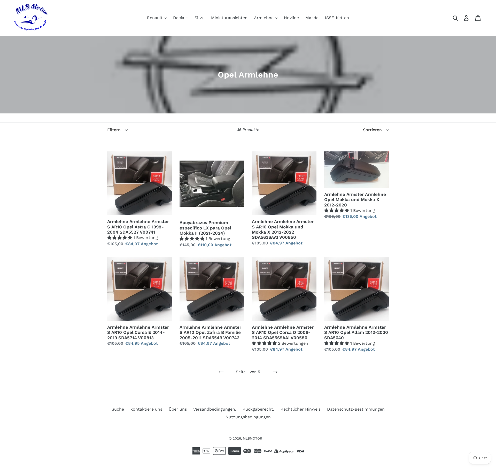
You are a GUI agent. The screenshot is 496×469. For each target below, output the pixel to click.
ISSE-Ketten (337, 17)
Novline (291, 17)
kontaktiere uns (146, 409)
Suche (118, 409)
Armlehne (264, 17)
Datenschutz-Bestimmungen (356, 409)
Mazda (312, 17)
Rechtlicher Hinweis (301, 409)
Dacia (179, 17)
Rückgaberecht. (258, 409)
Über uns (178, 409)
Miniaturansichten (229, 17)
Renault (155, 17)
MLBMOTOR (252, 438)
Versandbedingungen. (214, 409)
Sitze (200, 17)
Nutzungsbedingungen (248, 416)
